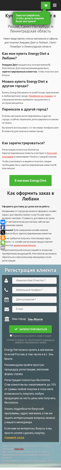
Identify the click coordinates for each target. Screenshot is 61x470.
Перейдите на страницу (41, 96)
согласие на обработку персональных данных (34, 341)
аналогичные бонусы (25, 245)
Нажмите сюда (14, 437)
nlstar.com (19, 449)
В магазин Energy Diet (30, 180)
